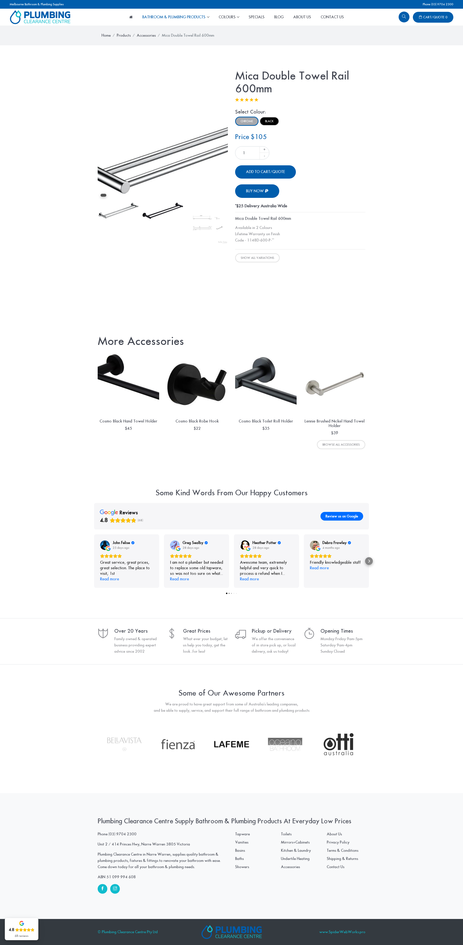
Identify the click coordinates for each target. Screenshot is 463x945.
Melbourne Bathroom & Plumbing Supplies (37, 4)
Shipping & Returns (342, 858)
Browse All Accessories (341, 445)
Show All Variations (257, 258)
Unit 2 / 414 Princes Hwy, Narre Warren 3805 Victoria (144, 844)
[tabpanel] (163, 134)
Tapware (242, 834)
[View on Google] (105, 545)
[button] (94, 561)
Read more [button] (109, 579)
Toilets (286, 834)
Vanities (241, 842)
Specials (257, 17)
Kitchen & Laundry (296, 850)
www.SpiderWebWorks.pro (342, 932)
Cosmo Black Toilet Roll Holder (266, 421)
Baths (239, 858)
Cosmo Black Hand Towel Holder (128, 421)
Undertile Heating (295, 858)
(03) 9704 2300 (122, 834)
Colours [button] (228, 17)
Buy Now (255, 191)
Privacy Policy (338, 842)
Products (124, 35)
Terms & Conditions (342, 850)
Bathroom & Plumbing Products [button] (174, 17)
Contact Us (332, 17)
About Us (302, 17)
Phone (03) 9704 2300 (438, 4)
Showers (242, 867)
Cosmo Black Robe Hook (197, 421)
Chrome (247, 121)
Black (269, 121)
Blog (279, 17)
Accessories (146, 35)
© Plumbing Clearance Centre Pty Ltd (128, 932)
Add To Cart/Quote (265, 171)
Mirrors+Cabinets (295, 842)
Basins (240, 850)
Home (106, 35)
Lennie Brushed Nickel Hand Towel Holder (335, 423)
